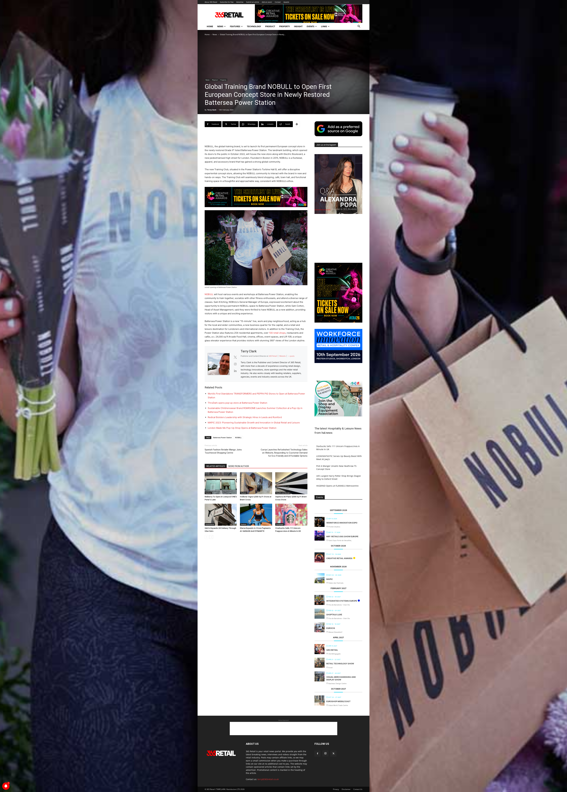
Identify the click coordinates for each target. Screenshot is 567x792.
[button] (358, 26)
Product (270, 26)
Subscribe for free (226, 2)
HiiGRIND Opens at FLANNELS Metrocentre (337, 485)
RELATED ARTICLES (215, 466)
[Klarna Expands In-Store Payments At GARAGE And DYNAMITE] (256, 515)
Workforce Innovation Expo (341, 523)
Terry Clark (211, 110)
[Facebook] (317, 754)
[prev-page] (206, 537)
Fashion (208, 493)
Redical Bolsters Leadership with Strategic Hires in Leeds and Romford (245, 417)
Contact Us (357, 789)
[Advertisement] (256, 137)
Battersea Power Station (222, 437)
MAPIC (329, 579)
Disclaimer (346, 789)
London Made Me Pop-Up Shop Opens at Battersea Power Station (242, 427)
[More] (297, 124)
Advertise (239, 2)
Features (235, 26)
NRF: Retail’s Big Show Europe (342, 536)
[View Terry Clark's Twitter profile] (235, 357)
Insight (298, 26)
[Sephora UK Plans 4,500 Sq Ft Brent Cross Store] (291, 483)
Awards (286, 2)
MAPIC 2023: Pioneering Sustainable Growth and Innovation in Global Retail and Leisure (254, 422)
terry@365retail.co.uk (268, 779)
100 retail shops (277, 332)
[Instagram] (325, 753)
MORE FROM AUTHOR (238, 466)
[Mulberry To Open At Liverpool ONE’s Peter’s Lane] (221, 483)
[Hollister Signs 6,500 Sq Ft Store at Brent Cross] (256, 483)
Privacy (336, 789)
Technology (254, 26)
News (220, 26)
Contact (278, 2)
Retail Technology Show (340, 663)
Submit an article (252, 2)
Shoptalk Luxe (334, 614)
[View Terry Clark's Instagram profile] (235, 364)
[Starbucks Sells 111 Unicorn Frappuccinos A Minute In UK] (291, 515)
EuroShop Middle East (338, 701)
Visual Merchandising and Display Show (341, 678)
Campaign (279, 524)
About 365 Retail (211, 2)
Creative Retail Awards (339, 558)
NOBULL (209, 294)
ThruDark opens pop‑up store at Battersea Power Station (237, 402)
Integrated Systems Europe (341, 601)
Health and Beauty (283, 493)
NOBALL (238, 437)
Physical (215, 80)
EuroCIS (330, 628)
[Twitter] (333, 754)
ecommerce (210, 524)
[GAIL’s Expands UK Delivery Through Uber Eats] (221, 515)
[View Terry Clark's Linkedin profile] (235, 370)
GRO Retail (332, 650)
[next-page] (211, 537)
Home (210, 26)
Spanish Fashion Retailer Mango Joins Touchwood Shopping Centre (223, 451)
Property (284, 26)
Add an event (267, 2)
